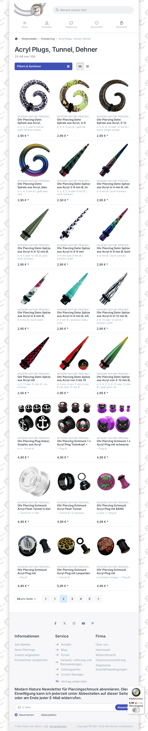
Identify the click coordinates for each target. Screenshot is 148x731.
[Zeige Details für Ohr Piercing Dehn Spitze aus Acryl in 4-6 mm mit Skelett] (74, 224)
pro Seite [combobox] (27, 598)
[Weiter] (98, 599)
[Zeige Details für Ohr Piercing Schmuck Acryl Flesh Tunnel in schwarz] (74, 482)
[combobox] (93, 10)
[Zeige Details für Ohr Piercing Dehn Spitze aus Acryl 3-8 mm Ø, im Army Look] (74, 160)
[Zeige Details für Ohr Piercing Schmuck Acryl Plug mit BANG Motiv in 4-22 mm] (113, 482)
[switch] (136, 710)
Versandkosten (58, 726)
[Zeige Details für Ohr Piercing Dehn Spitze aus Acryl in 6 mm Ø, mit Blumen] (34, 289)
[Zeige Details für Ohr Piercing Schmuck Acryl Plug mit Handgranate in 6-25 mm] (34, 546)
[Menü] (142, 688)
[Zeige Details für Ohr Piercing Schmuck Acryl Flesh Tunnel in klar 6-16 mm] (34, 482)
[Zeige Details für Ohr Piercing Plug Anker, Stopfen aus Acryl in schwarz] (34, 417)
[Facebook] (55, 623)
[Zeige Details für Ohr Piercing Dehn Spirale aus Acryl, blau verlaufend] (34, 160)
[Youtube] (83, 623)
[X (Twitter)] (65, 623)
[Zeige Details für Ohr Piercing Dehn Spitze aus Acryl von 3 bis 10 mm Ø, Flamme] (74, 353)
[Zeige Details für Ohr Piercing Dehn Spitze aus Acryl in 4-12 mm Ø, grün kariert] (34, 224)
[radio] (80, 66)
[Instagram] (74, 623)
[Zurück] (46, 599)
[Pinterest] (93, 623)
